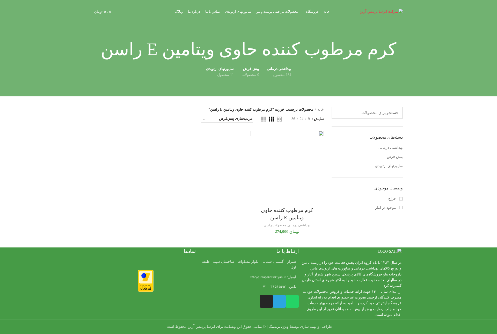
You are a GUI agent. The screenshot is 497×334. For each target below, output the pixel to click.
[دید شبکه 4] (263, 119)
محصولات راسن (275, 225)
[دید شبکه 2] (279, 119)
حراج (392, 199)
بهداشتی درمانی (390, 148)
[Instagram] (266, 301)
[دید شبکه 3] (271, 119)
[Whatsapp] (292, 301)
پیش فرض (395, 157)
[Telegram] (279, 301)
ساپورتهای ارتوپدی (389, 166)
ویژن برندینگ (279, 327)
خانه (320, 109)
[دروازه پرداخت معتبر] (146, 280)
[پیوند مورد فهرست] (248, 277)
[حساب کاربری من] (133, 11)
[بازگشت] (402, 49)
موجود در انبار (386, 208)
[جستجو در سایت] (338, 113)
